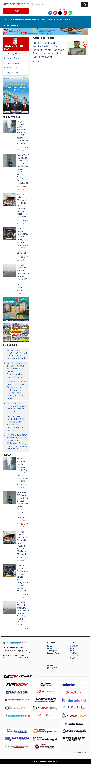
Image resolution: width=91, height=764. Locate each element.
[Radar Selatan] (45, 746)
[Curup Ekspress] (45, 731)
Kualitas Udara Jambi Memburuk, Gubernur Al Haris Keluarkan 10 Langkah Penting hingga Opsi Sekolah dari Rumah (15, 442)
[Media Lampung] (17, 692)
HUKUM (42, 19)
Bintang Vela (11, 63)
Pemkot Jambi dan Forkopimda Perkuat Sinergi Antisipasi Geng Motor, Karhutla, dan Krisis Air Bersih (23, 241)
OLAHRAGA (27, 19)
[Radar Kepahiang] (17, 731)
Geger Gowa (11, 58)
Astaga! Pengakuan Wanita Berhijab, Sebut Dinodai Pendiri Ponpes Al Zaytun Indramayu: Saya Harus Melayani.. (48, 50)
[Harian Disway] (45, 684)
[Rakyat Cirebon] (74, 692)
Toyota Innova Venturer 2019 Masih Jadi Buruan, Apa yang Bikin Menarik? (15, 354)
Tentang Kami (52, 651)
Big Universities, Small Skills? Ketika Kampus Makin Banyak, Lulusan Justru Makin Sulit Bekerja (14, 423)
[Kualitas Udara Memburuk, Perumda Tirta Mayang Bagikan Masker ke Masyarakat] (9, 199)
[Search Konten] (85, 4)
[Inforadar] (74, 700)
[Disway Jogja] (74, 715)
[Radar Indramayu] (45, 692)
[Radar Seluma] (74, 738)
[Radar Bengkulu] (17, 738)
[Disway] (17, 684)
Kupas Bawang (12, 67)
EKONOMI (49, 19)
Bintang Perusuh (13, 53)
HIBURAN (35, 19)
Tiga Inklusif (11, 72)
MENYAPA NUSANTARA (11, 25)
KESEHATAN (58, 19)
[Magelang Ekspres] (74, 707)
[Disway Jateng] (45, 707)
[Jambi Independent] (17, 700)
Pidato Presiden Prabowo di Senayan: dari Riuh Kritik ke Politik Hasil (15, 407)
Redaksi (50, 648)
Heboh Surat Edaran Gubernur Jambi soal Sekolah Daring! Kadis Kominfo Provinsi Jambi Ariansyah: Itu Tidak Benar (15, 390)
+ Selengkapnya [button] (80, 753)
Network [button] (16, 11)
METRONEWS (9, 19)
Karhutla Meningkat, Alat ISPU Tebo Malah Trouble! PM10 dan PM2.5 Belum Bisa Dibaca (23, 276)
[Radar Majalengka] (45, 715)
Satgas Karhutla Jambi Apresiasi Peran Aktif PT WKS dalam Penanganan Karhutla (23, 132)
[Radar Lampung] (17, 707)
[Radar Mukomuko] (74, 731)
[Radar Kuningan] (17, 715)
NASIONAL (18, 19)
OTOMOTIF (67, 19)
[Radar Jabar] (74, 723)
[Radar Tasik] (74, 684)
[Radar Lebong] (45, 738)
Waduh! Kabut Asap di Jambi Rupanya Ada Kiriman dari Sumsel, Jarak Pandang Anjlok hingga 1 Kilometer (15, 370)
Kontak (49, 646)
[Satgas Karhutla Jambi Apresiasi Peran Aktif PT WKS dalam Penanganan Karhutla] (9, 126)
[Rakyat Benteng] (17, 746)
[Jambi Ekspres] (45, 700)
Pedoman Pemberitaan (56, 653)
